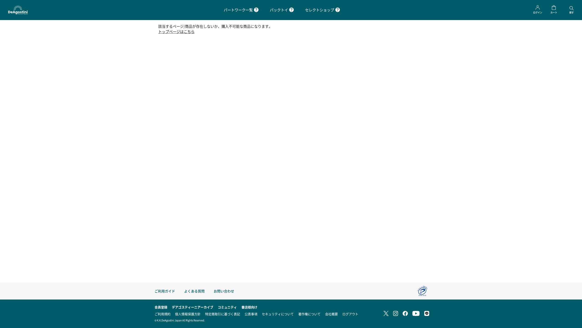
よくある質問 (194, 291)
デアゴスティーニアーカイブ (192, 307)
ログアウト (350, 314)
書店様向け (249, 307)
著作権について (309, 314)
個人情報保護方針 (188, 314)
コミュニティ (227, 307)
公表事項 (251, 314)
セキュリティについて (278, 314)
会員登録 (161, 307)
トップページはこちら (176, 31)
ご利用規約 (163, 314)
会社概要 (331, 314)
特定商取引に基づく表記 (222, 314)
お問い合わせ (224, 291)
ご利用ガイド (165, 291)
